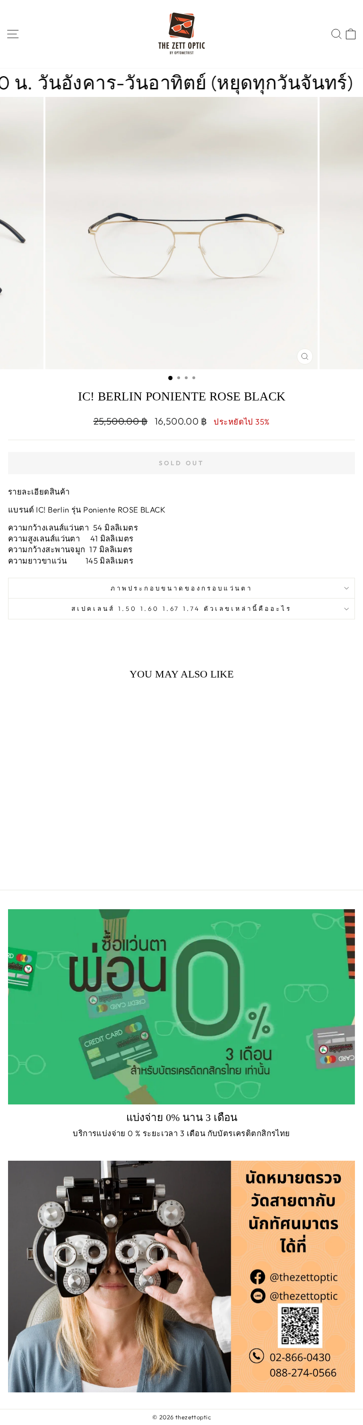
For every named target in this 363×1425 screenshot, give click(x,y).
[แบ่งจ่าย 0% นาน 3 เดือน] (181, 1006)
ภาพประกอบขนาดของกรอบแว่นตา (181, 588)
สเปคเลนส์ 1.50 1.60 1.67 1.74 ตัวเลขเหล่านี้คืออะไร (181, 608)
